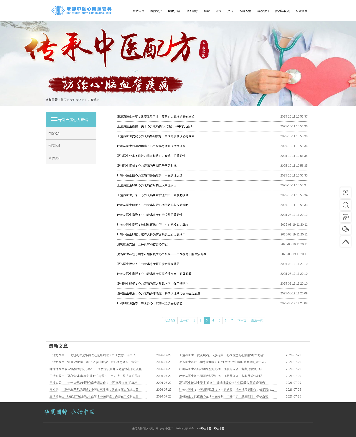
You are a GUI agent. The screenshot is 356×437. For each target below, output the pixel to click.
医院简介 (156, 11)
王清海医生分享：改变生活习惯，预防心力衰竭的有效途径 (155, 116)
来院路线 (302, 11)
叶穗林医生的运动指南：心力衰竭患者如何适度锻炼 (151, 146)
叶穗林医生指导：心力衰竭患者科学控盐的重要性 (149, 214)
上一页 (184, 320)
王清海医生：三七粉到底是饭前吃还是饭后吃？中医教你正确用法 (93, 355)
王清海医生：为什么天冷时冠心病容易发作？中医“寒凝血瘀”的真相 (93, 382)
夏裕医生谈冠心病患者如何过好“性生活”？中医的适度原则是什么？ (223, 362)
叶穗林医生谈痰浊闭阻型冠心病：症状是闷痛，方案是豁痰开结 (220, 369)
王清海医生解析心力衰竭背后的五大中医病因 (147, 185)
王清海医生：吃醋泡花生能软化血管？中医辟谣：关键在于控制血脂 (94, 396)
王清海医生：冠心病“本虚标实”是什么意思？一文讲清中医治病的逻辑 (95, 375)
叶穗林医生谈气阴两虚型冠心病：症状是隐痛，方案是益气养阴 (220, 375)
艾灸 (230, 11)
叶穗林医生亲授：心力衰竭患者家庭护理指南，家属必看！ (155, 273)
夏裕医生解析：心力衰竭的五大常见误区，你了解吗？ (152, 283)
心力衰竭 (91, 99)
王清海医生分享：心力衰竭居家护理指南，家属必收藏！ (154, 195)
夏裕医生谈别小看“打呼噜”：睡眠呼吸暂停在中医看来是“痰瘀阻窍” (222, 382)
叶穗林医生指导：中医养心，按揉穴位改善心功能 (149, 303)
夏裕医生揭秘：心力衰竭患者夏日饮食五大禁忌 (148, 264)
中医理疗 (192, 11)
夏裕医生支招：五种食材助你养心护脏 (142, 244)
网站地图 (219, 428)
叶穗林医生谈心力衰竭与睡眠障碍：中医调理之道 (149, 175)
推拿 (207, 11)
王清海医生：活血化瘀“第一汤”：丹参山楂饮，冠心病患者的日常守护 (95, 362)
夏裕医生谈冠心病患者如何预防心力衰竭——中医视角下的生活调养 (161, 254)
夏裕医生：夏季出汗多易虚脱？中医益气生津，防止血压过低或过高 (94, 389)
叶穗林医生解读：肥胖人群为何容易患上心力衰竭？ (151, 234)
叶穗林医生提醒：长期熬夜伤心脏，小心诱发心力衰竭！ (154, 224)
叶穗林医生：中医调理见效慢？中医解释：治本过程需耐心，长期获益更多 (228, 389)
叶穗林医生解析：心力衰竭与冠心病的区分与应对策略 (152, 205)
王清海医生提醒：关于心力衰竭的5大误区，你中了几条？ (155, 126)
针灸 (219, 11)
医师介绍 (174, 11)
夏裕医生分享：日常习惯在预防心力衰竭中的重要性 (151, 155)
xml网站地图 (204, 428)
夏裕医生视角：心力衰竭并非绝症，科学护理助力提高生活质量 (158, 293)
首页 (64, 99)
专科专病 (245, 11)
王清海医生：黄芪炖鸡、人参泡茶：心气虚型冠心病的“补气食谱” (221, 355)
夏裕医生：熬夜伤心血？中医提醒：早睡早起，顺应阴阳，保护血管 (223, 396)
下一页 (242, 320)
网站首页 (138, 11)
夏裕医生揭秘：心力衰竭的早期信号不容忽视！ (148, 165)
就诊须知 (263, 11)
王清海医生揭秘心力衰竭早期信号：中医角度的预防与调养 (155, 136)
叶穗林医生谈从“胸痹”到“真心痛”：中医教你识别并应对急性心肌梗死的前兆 (98, 369)
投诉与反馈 (282, 11)
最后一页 (257, 320)
